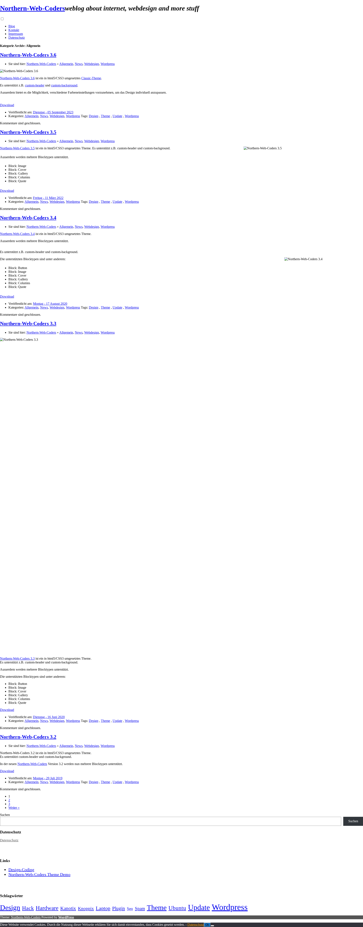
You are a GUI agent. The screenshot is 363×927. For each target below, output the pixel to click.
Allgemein (66, 64)
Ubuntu (177, 908)
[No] (212, 925)
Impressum (15, 34)
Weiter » (14, 807)
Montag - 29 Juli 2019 (47, 778)
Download (7, 105)
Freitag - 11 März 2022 (48, 198)
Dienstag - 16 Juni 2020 (49, 717)
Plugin (118, 908)
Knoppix (86, 908)
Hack (28, 908)
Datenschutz (16, 37)
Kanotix (68, 908)
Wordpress (108, 64)
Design (93, 116)
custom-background (64, 85)
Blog (11, 26)
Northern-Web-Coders (32, 8)
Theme (105, 116)
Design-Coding (21, 869)
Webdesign (91, 64)
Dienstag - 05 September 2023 (53, 112)
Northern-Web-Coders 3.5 (28, 132)
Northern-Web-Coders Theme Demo (39, 874)
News (79, 64)
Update (117, 116)
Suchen (5, 815)
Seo (130, 908)
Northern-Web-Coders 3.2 (28, 737)
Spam (140, 908)
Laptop (103, 908)
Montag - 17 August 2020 (50, 303)
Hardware (47, 908)
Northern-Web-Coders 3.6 (28, 55)
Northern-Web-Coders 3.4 (28, 217)
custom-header (34, 85)
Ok (207, 924)
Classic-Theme (91, 78)
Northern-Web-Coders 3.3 (28, 323)
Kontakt (13, 30)
